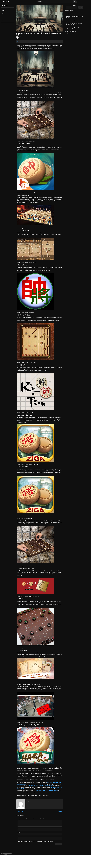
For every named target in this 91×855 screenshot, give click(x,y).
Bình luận (20, 819)
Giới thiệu (3, 10)
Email (19, 832)
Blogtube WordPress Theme (6, 853)
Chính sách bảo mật (5, 16)
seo (20, 36)
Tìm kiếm (74, 5)
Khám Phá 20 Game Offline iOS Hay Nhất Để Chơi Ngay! (74, 17)
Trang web (20, 836)
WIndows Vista (6, 1)
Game (18, 41)
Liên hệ (3, 20)
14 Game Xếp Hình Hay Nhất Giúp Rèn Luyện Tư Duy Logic (73, 28)
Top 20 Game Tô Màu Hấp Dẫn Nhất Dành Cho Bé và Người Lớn (74, 24)
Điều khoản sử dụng (5, 13)
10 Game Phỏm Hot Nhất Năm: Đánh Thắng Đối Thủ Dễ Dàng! (41, 785)
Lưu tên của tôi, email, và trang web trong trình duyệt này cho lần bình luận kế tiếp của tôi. (36, 841)
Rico (6, 854)
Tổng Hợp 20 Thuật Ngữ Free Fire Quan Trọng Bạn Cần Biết (73, 13)
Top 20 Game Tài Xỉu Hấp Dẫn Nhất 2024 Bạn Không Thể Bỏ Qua (45, 790)
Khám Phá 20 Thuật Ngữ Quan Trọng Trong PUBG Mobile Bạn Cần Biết (74, 20)
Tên (18, 827)
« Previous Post (20, 811)
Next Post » (60, 811)
